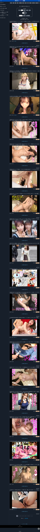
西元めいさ (15, 287)
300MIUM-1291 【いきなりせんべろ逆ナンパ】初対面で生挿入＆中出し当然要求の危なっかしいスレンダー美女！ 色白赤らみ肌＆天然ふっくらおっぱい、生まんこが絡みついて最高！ (24, 417)
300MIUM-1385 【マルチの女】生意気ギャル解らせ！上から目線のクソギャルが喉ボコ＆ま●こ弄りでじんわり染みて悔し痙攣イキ (24, 47)
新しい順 (21, 15)
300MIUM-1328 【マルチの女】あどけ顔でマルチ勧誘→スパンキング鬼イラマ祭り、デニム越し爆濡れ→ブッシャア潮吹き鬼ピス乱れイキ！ (24, 342)
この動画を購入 (37, 66)
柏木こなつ (15, 509)
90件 (29, 10)
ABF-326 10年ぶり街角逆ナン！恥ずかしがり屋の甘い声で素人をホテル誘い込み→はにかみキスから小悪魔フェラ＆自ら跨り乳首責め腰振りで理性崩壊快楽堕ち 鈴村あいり (24, 244)
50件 (27, 10)
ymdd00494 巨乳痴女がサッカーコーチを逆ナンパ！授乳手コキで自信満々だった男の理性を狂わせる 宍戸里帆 (24, 22)
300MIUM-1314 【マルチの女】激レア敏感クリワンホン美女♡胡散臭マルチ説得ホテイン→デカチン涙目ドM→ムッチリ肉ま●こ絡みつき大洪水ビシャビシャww (24, 465)
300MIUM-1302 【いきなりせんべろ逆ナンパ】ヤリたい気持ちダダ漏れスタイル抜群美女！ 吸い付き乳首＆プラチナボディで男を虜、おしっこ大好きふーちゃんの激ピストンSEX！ (24, 219)
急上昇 (24, 15)
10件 (19, 10)
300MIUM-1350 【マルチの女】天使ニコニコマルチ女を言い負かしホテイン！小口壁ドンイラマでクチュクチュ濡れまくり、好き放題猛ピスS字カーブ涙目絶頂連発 (24, 293)
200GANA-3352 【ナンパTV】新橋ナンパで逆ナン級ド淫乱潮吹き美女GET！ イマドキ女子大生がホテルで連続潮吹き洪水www (24, 170)
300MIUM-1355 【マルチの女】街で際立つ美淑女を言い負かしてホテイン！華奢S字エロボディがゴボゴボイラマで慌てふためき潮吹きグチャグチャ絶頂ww (24, 144)
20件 (22, 10)
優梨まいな (15, 337)
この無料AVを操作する (24, 68)
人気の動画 (28, 15)
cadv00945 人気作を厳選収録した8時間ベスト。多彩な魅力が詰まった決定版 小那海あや (22, 96)
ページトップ (20, 526)
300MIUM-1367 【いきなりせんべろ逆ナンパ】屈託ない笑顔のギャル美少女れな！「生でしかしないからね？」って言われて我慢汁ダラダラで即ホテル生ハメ (24, 120)
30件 (24, 10)
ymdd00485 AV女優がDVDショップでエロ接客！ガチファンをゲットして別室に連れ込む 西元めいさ (24, 268)
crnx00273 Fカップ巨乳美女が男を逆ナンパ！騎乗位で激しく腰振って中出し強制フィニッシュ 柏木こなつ (24, 490)
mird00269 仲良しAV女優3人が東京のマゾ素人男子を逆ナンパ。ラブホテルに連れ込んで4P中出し (23, 441)
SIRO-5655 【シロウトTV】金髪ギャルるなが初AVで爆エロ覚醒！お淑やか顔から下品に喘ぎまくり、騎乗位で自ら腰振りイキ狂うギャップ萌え (24, 71)
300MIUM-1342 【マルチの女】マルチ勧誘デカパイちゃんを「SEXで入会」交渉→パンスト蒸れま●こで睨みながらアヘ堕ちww (24, 194)
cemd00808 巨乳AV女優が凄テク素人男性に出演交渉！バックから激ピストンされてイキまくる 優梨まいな (24, 318)
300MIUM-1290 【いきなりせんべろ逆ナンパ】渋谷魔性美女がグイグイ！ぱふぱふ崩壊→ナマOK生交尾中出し (24, 368)
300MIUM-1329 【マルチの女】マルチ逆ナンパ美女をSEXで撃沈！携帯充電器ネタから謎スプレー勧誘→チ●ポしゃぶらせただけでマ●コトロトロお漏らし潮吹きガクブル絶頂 (24, 392)
